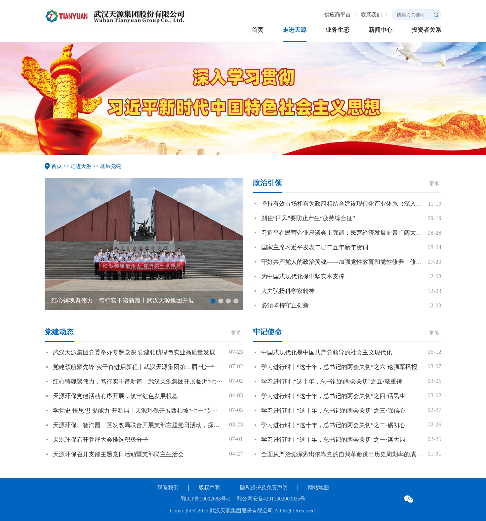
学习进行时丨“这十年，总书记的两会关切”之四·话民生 (333, 396)
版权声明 (209, 487)
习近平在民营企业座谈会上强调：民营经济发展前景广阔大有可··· (347, 232)
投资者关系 (426, 29)
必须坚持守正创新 (285, 305)
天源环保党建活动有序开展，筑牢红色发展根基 (115, 396)
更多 (434, 183)
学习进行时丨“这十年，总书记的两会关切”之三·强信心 (333, 410)
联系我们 (371, 15)
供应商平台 (337, 15)
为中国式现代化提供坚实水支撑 (302, 276)
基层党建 (110, 166)
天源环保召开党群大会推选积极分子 (100, 439)
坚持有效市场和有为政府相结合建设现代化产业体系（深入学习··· (347, 203)
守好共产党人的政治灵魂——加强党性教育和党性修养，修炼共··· (347, 262)
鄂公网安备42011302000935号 (271, 498)
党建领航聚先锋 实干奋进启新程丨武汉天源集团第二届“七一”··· (137, 367)
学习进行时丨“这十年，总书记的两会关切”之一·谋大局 (333, 439)
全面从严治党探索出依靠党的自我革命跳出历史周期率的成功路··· (347, 454)
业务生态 (337, 29)
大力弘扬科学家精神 (288, 291)
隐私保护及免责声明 (264, 487)
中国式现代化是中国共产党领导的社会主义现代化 (326, 352)
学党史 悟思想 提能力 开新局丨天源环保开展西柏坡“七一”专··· (135, 410)
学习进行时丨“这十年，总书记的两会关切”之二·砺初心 (333, 425)
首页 (257, 29)
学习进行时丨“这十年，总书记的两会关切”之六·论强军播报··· (342, 367)
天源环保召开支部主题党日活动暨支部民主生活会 (118, 454)
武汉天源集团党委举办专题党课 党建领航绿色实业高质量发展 (134, 352)
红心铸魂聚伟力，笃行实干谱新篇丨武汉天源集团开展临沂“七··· (136, 300)
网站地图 (318, 487)
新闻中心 (380, 29)
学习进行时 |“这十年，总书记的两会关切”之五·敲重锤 (331, 381)
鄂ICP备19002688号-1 (206, 498)
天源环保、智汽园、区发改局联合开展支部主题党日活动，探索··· (139, 425)
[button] (213, 301)
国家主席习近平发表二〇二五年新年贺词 (314, 247)
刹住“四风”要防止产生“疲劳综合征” (308, 218)
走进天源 (294, 29)
